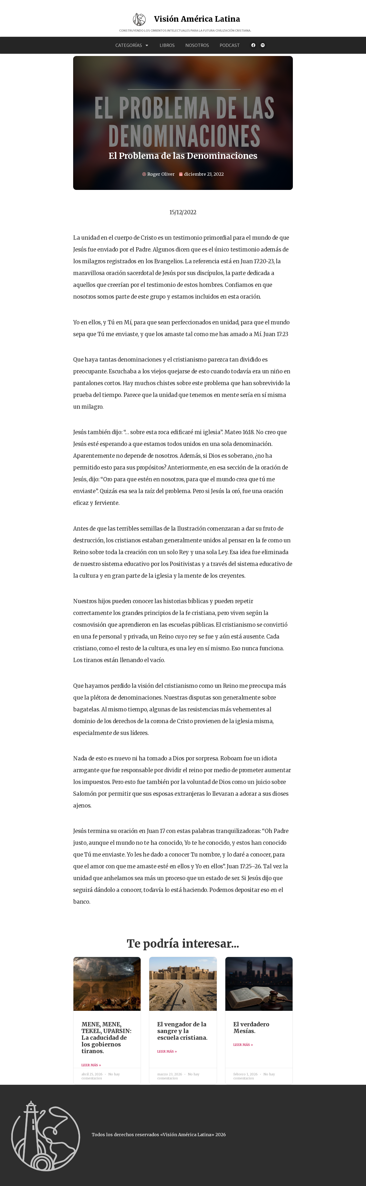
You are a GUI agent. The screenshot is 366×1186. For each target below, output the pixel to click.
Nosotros (197, 45)
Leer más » (91, 1065)
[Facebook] (253, 45)
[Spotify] (263, 45)
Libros (167, 45)
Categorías (128, 45)
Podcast (230, 45)
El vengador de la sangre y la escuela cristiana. (182, 1031)
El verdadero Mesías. (251, 1028)
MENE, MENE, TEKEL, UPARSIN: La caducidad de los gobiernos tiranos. (106, 1038)
